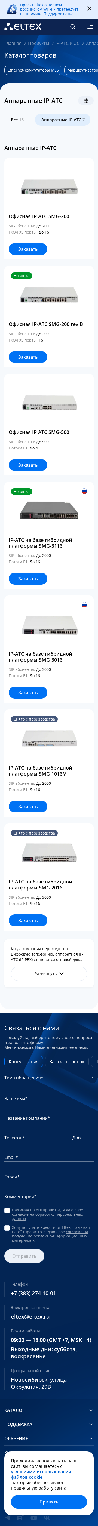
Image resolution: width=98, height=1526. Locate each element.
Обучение (16, 1438)
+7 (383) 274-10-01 (33, 1293)
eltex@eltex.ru (30, 1316)
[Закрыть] (89, 8)
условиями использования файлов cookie (41, 1474)
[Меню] (90, 27)
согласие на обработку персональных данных (47, 1216)
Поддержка (18, 1424)
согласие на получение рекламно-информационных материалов (50, 1236)
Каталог (14, 1410)
